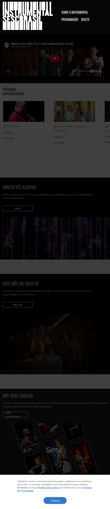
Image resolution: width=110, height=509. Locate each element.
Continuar (55, 500)
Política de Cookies (48, 487)
